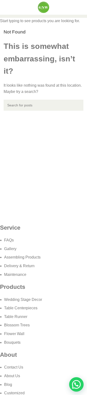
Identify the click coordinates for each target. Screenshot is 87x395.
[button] (76, 384)
